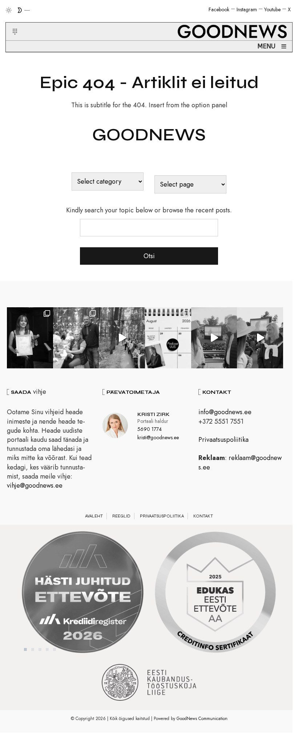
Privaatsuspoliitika (223, 439)
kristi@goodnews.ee (158, 437)
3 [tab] (40, 649)
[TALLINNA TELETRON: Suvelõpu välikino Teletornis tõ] (260, 337)
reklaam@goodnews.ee (240, 462)
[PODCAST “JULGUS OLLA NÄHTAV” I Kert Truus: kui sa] (168, 337)
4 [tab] (47, 649)
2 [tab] (32, 649)
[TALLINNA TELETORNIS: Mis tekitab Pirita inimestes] (214, 337)
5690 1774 (149, 429)
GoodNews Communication (202, 718)
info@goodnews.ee (224, 412)
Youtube (272, 9)
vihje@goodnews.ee (35, 485)
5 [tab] (54, 649)
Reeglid (121, 516)
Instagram (247, 9)
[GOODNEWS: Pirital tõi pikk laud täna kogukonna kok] (122, 337)
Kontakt (203, 516)
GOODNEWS (149, 135)
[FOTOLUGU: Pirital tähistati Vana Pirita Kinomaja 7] (76, 337)
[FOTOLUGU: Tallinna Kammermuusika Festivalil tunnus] (30, 337)
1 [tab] (25, 649)
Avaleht (94, 516)
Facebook (219, 9)
